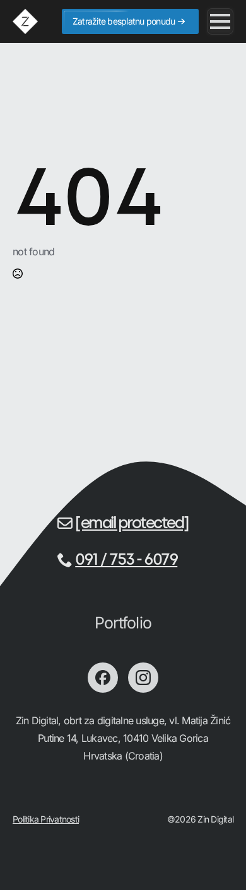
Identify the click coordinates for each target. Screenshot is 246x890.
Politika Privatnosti (46, 819)
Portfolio (123, 622)
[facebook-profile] (103, 677)
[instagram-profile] (143, 677)
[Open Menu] (220, 21)
